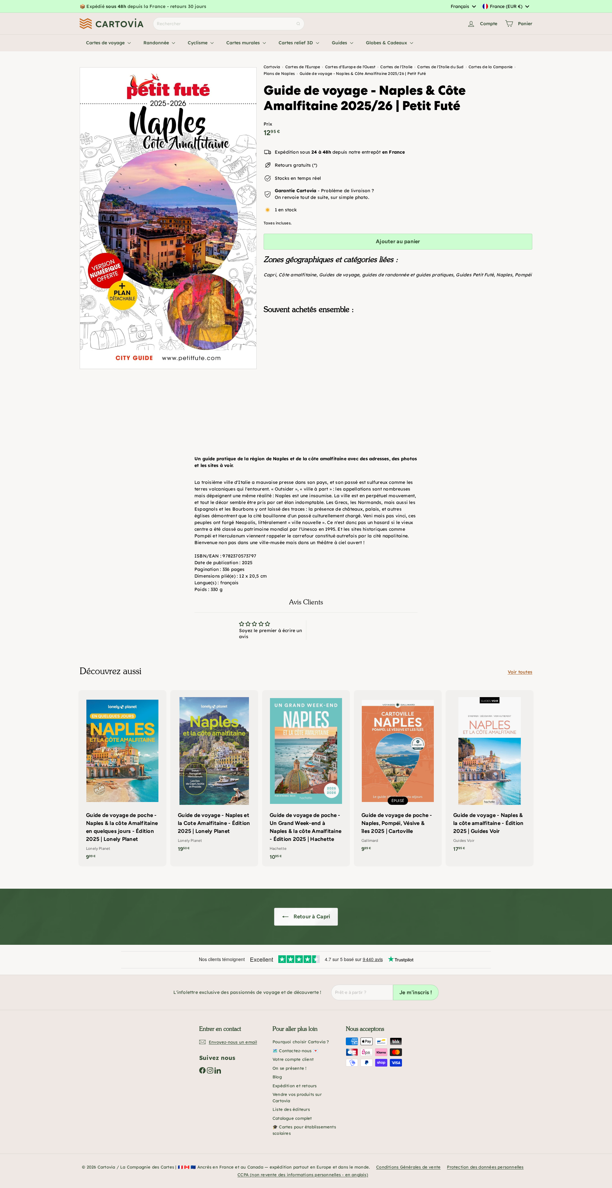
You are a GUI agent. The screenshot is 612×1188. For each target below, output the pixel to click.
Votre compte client (293, 1059)
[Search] (298, 23)
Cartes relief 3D (296, 43)
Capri (270, 275)
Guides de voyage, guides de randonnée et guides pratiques (386, 275)
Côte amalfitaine (297, 275)
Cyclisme (198, 43)
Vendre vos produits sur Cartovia (297, 1097)
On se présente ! (289, 1068)
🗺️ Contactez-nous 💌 (295, 1050)
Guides (340, 43)
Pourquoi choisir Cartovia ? (301, 1041)
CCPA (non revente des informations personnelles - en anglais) (302, 1174)
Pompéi (523, 275)
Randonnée (156, 43)
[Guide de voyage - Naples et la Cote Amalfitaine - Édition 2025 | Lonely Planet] (214, 774)
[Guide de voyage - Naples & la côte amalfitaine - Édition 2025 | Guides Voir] (489, 774)
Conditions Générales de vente (408, 1167)
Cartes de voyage (106, 43)
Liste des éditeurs (291, 1109)
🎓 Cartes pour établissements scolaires (304, 1130)
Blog (277, 1076)
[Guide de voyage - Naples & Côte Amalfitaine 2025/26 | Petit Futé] (398, 350)
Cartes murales (243, 43)
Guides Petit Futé (475, 275)
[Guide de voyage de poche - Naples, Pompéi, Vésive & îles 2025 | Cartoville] (398, 774)
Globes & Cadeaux (387, 43)
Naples (504, 275)
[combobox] (463, 6)
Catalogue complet (292, 1118)
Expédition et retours (295, 1085)
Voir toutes (520, 672)
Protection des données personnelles (485, 1167)
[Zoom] (168, 218)
